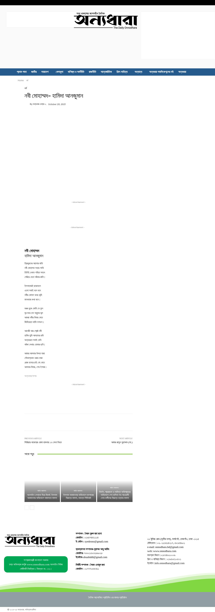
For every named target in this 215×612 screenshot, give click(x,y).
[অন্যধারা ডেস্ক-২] (27, 104)
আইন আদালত (41, 491)
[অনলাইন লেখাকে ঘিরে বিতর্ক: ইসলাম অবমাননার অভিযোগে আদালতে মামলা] (42, 480)
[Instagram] (184, 2)
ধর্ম (27, 80)
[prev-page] (27, 507)
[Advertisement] (68, 19)
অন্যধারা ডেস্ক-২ (39, 104)
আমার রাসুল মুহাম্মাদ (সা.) (122, 442)
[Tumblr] (199, 2)
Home (21, 80)
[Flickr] (178, 2)
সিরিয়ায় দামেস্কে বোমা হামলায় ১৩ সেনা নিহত (43, 442)
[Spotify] (194, 2)
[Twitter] (204, 2)
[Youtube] (210, 2)
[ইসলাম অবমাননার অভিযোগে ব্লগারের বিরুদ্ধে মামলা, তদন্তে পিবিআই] (78, 480)
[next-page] (32, 507)
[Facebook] (173, 2)
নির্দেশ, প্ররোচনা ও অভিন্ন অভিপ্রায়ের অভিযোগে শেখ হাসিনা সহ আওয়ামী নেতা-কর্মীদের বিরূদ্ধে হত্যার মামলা (115, 495)
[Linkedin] (189, 2)
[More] (147, 115)
